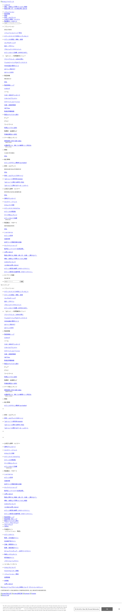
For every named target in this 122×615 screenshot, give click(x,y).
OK (107, 609)
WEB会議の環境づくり (11, 65)
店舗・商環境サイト (10, 544)
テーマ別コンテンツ (10, 215)
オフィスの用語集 (10, 211)
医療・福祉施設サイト (11, 547)
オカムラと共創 (9, 205)
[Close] (119, 609)
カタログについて (10, 262)
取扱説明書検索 (9, 111)
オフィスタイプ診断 (10, 218)
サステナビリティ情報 (11, 570)
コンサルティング (10, 42)
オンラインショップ (10, 245)
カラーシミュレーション (12, 101)
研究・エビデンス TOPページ (13, 175)
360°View (7, 108)
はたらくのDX (9, 72)
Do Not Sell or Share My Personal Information (87, 609)
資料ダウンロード (10, 198)
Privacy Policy (6, 611)
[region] (61, 609)
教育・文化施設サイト (11, 538)
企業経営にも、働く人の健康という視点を (17, 145)
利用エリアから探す (10, 127)
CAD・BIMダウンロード (12, 95)
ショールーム (8, 232)
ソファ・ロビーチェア (11, 522)
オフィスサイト (9, 534)
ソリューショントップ (11, 33)
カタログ (7, 88)
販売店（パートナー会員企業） (14, 248)
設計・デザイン (9, 46)
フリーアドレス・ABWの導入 (13, 59)
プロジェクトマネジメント (12, 49)
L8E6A (6, 526)
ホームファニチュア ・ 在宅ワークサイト (17, 551)
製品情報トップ (9, 85)
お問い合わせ (8, 252)
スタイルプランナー (10, 98)
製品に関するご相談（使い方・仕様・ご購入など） (20, 255)
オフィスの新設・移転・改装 (13, 39)
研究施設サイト (9, 557)
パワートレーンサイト (11, 561)
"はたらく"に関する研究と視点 (14, 182)
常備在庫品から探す (10, 134)
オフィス (11, 1)
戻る (20, 33)
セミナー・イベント (10, 201)
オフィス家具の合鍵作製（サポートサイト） (18, 272)
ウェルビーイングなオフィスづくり (15, 62)
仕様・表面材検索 (10, 105)
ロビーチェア (8, 524)
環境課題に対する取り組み (12, 141)
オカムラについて (10, 567)
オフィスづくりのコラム (12, 208)
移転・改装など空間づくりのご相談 (15, 258)
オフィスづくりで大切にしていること (16, 36)
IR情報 (6, 580)
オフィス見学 (8, 235)
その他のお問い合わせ (11, 265)
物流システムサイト (10, 554)
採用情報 (7, 577)
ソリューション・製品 (11, 574)
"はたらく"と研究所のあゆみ (13, 179)
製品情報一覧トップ (10, 519)
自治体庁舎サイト (10, 541)
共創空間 (7, 239)
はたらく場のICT (9, 69)
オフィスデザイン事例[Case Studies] (15, 162)
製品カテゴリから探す (11, 114)
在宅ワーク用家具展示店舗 (12, 242)
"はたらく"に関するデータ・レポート (16, 185)
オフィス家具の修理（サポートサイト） (17, 268)
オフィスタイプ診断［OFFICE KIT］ (16, 52)
